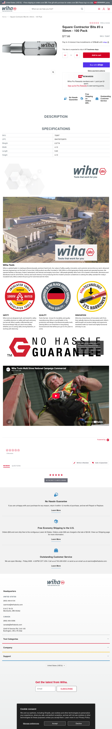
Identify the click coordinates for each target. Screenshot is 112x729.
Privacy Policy (84, 717)
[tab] (81, 463)
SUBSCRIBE (66, 689)
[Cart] (109, 9)
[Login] (104, 9)
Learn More (56, 510)
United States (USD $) (55, 665)
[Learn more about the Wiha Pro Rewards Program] (86, 76)
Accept (55, 723)
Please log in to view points (94, 3)
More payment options (96, 70)
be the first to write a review (56, 480)
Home (4, 17)
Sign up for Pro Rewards (77, 85)
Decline (79, 723)
